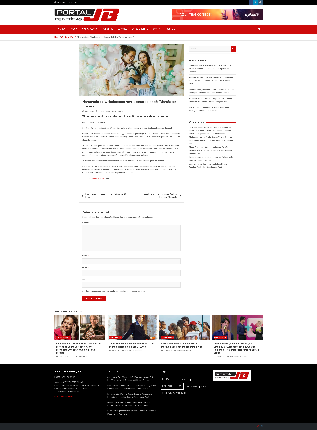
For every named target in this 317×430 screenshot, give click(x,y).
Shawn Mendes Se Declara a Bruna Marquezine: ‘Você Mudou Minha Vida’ (182, 345)
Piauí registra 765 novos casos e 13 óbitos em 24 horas (105, 195)
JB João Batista (104, 111)
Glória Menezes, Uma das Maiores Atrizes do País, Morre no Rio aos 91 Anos (131, 345)
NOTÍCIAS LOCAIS (89, 29)
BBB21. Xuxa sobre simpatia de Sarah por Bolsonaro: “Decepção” (160, 195)
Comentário (87, 222)
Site (83, 279)
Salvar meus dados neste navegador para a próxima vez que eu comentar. (116, 291)
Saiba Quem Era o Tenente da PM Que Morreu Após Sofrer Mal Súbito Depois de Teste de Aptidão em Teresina (210, 68)
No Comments (119, 111)
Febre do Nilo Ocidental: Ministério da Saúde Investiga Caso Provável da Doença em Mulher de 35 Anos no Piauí (211, 80)
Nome (85, 256)
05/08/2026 (168, 350)
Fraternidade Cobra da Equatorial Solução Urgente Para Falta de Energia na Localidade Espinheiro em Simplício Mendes (210, 130)
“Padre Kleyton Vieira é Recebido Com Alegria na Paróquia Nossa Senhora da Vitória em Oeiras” (211, 140)
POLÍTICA (61, 29)
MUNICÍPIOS (107, 29)
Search (233, 49)
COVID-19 (157, 29)
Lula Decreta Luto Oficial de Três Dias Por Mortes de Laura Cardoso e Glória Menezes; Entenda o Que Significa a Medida (78, 348)
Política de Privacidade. (63, 397)
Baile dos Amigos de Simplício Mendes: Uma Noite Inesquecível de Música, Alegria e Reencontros (210, 150)
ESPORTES (122, 29)
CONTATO (171, 29)
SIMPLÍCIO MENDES (174, 392)
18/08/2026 (63, 357)
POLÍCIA (73, 29)
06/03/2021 (89, 111)
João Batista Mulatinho (81, 357)
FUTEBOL (195, 380)
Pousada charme (196, 157)
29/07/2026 (220, 357)
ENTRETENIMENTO (140, 29)
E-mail (85, 267)
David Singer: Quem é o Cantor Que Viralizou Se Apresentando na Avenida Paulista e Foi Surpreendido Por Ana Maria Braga (236, 348)
